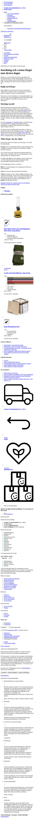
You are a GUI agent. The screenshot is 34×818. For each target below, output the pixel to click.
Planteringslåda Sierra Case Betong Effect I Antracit (17, 363)
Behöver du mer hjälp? (10, 587)
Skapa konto (7, 42)
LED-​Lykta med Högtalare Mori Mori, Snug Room (17, 229)
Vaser (26, 132)
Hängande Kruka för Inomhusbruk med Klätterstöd (17, 376)
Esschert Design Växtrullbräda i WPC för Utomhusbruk (18, 374)
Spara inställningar (5, 815)
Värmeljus (16, 122)
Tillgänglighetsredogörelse (11, 637)
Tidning (6, 607)
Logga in (6, 594)
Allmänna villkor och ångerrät (12, 636)
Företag (6, 641)
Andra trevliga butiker (9, 643)
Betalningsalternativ (12, 18)
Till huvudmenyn (8, 2)
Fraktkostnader (11, 16)
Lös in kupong (8, 600)
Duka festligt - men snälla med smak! (13, 345)
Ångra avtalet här (5, 646)
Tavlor (2, 134)
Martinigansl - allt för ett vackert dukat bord (15, 346)
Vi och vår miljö (8, 606)
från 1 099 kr (15, 8)
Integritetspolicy (5, 675)
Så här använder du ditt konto (11, 578)
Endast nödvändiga (12, 672)
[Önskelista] (5, 45)
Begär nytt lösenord (9, 597)
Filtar (23, 132)
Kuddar (19, 132)
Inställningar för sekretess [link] (10, 639)
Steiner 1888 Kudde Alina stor (12, 362)
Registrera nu (7, 37)
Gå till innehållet (8, 3)
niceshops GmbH (12, 630)
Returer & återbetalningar (10, 584)
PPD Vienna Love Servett (10, 373)
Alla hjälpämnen (11, 21)
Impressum (7, 633)
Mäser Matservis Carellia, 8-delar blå (13, 366)
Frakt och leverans (9, 581)
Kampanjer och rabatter (10, 586)
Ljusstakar (8, 122)
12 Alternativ (7, 268)
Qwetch (6, 360)
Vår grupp (6, 615)
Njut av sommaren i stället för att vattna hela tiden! (17, 351)
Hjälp (5, 12)
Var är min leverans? (9, 599)
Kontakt (9, 19)
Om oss (6, 613)
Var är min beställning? (13, 13)
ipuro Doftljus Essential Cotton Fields (14, 365)
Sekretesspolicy (8, 634)
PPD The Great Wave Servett (11, 377)
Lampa (25, 110)
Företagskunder (8, 589)
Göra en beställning (9, 583)
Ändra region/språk (15, 627)
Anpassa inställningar (24, 672)
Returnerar (10, 15)
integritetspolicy (26, 668)
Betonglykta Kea (11, 326)
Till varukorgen (8, 5)
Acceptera (3, 672)
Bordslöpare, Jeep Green (17, 273)
